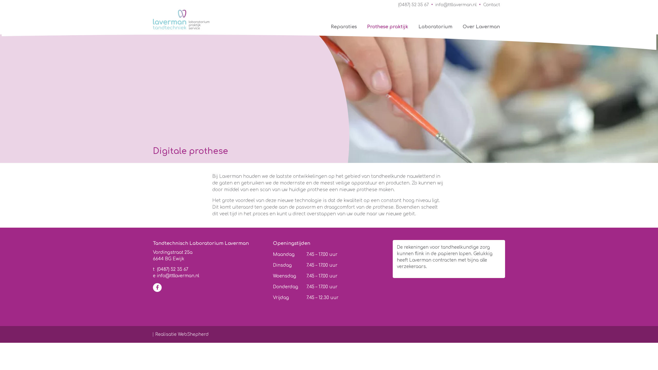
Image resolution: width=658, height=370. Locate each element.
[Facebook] (157, 287)
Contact (491, 5)
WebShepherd (193, 334)
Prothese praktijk (387, 26)
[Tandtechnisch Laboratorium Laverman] (181, 19)
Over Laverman (481, 26)
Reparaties (344, 26)
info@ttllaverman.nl (456, 5)
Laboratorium (435, 26)
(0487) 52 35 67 (413, 5)
